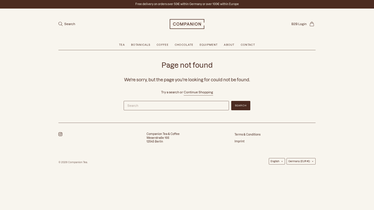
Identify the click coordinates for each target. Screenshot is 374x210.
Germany (299, 161)
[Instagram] (60, 135)
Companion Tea (77, 162)
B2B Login (299, 24)
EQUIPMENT (209, 44)
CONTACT (248, 44)
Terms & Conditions (247, 134)
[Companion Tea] (187, 24)
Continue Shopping (198, 92)
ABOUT (229, 44)
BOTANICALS (140, 44)
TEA (122, 44)
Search (241, 105)
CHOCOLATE (184, 44)
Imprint (239, 141)
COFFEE (162, 44)
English (275, 161)
